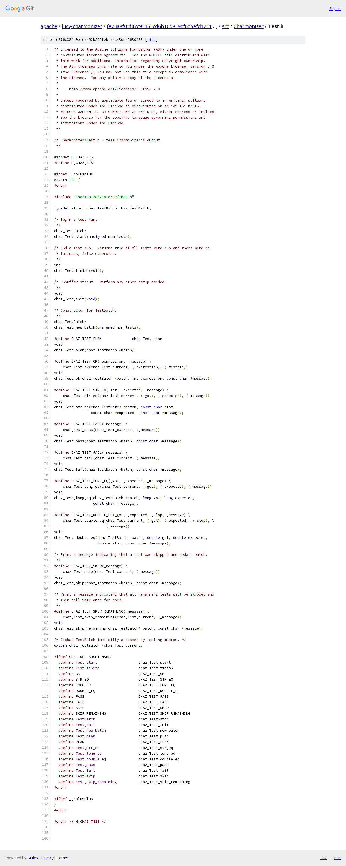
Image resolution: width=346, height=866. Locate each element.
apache (49, 26)
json (336, 857)
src (225, 26)
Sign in (335, 8)
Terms (62, 857)
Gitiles (32, 857)
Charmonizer (249, 26)
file (151, 39)
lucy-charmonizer (82, 26)
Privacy (47, 857)
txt (323, 857)
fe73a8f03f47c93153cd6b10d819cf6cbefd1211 (159, 26)
